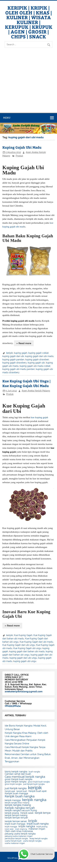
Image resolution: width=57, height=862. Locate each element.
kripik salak (9, 829)
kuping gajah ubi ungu (24, 661)
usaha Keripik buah (13, 841)
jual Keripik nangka (16, 788)
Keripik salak (26, 813)
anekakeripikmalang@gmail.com (23, 691)
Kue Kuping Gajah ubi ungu (27, 648)
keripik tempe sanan (16, 821)
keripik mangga (13, 800)
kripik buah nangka (38, 824)
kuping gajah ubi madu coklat (35, 366)
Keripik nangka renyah (20, 807)
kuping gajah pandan (13, 359)
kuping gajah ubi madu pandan (18, 369)
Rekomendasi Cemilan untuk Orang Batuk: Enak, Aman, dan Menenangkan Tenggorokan (28, 758)
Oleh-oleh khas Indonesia (19, 831)
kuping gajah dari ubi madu (39, 356)
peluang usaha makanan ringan (18, 836)
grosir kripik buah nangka (39, 782)
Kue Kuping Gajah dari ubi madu (36, 642)
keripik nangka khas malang (17, 803)
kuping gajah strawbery (14, 362)
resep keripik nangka (38, 839)
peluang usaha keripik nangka (20, 834)
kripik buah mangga (15, 824)
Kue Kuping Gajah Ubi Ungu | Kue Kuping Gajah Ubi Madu (26, 383)
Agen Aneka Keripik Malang (36, 390)
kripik (32, 821)
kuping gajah (20, 353)
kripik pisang (41, 827)
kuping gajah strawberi (37, 359)
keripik (9, 353)
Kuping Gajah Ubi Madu (21, 147)
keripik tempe (43, 813)
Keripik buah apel (37, 791)
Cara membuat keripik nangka (25, 776)
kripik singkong (21, 829)
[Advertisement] (28, 83)
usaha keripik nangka (32, 841)
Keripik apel (10, 791)
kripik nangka (27, 826)
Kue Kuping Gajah (23, 635)
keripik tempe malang (16, 815)
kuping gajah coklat (38, 353)
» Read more (23, 343)
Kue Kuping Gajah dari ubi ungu (18, 645)
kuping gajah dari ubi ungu (23, 658)
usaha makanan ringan (15, 843)
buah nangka (34, 772)
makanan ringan (36, 829)
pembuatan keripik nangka (16, 839)
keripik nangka (34, 800)
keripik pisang (12, 813)
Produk (19, 155)
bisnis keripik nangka (16, 771)
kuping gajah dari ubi (13, 356)
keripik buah (21, 791)
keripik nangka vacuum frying (21, 810)
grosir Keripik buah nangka (18, 779)
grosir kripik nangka (13, 784)
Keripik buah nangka (20, 796)
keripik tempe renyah (16, 818)
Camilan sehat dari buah (18, 774)
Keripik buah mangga (16, 793)
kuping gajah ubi (36, 362)
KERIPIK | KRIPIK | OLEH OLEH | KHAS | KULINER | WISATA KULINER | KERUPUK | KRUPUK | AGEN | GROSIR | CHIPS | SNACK (28, 21)
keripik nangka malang (18, 805)
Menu (6, 117)
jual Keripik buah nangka (34, 784)
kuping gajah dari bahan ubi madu (27, 651)
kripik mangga (11, 827)
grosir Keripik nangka (15, 782)
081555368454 (13, 705)
